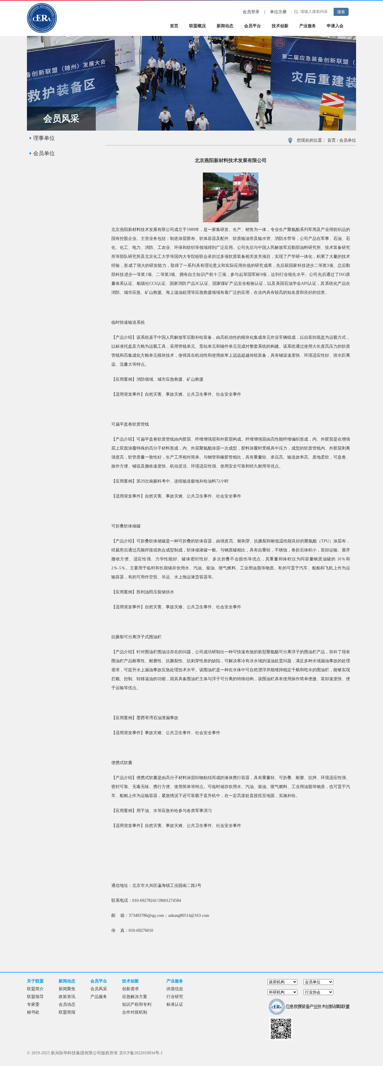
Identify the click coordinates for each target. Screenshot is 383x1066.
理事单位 (44, 138)
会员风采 (98, 989)
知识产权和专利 (136, 1004)
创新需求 (130, 989)
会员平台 (252, 26)
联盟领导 (35, 996)
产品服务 (98, 996)
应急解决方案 (134, 996)
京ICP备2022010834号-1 (141, 1053)
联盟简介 (35, 989)
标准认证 (174, 1004)
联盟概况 (197, 26)
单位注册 (278, 12)
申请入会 (335, 26)
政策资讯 (67, 996)
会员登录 (251, 12)
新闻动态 (225, 26)
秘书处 (33, 1012)
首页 (331, 140)
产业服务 (307, 26)
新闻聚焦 (67, 989)
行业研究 (174, 996)
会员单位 (44, 153)
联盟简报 (67, 1012)
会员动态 (67, 1004)
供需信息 (174, 989)
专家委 (33, 1004)
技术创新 (280, 26)
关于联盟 (35, 981)
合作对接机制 (134, 1012)
